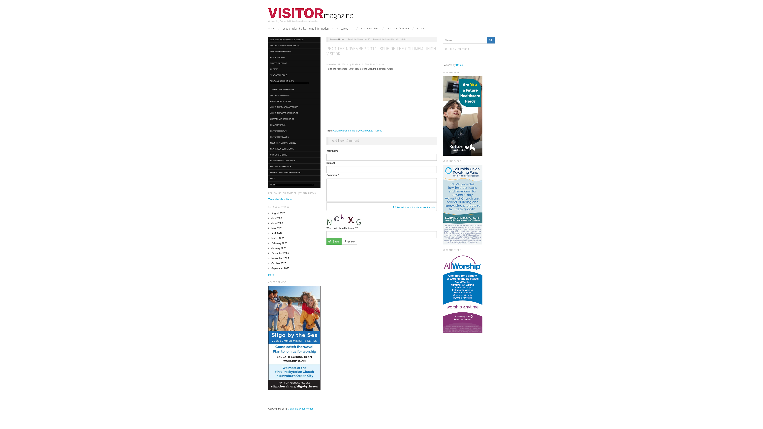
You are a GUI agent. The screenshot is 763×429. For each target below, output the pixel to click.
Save (335, 241)
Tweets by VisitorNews (280, 199)
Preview (350, 241)
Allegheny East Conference (284, 107)
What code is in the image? (342, 228)
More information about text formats (416, 207)
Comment (332, 175)
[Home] (311, 13)
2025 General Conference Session (286, 39)
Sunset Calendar (278, 63)
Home (341, 39)
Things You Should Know (282, 81)
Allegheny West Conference (284, 113)
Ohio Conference (278, 155)
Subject (330, 163)
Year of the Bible (278, 75)
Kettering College (279, 137)
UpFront (274, 69)
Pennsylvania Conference (282, 160)
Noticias (421, 28)
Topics (345, 29)
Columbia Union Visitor (345, 130)
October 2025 (278, 263)
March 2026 (277, 238)
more (271, 274)
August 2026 (278, 213)
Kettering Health (278, 131)
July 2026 (276, 218)
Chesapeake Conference (282, 119)
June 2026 (277, 223)
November (364, 130)
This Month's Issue (397, 28)
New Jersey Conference (282, 149)
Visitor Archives (370, 28)
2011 (373, 130)
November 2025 (280, 258)
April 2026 (277, 233)
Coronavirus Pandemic (281, 51)
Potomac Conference (280, 166)
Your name (332, 151)
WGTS (272, 178)
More (272, 184)
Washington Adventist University (286, 172)
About (271, 28)
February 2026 (279, 243)
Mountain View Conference (283, 143)
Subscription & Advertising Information (306, 29)
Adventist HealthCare (280, 101)
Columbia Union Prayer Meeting (285, 45)
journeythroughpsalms (282, 89)
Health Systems (278, 125)
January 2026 (278, 248)
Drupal (460, 65)
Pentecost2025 (277, 57)
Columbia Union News (280, 95)
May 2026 (276, 228)
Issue (379, 130)
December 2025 (280, 253)
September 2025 (280, 268)
